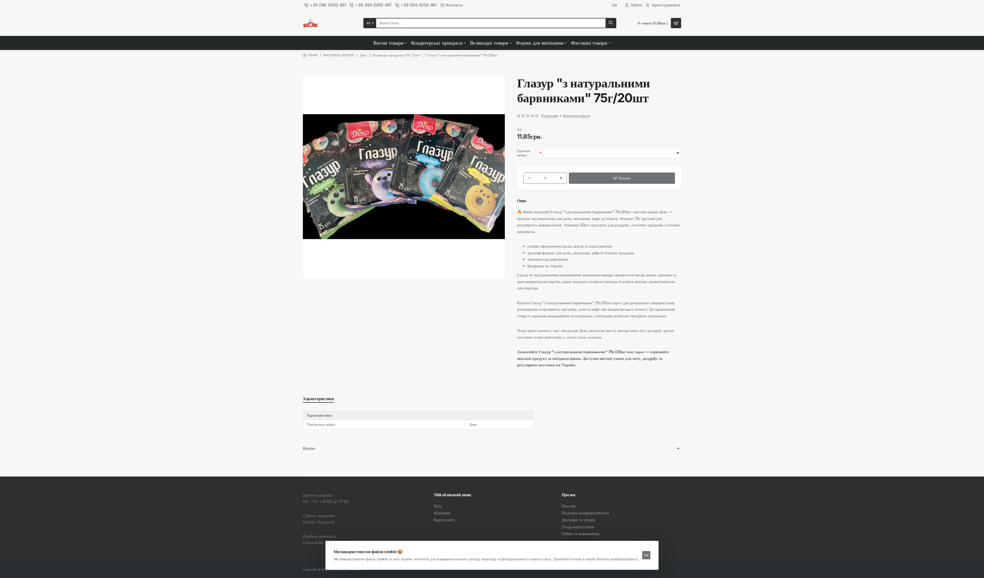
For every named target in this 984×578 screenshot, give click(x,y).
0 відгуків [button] (549, 115)
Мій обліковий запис (452, 494)
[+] (560, 178)
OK (646, 555)
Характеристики (318, 398)
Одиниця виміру (523, 153)
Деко (363, 55)
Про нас (569, 494)
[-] (529, 178)
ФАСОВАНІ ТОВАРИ (338, 55)
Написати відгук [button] (576, 115)
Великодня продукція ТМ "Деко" (397, 55)
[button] (622, 178)
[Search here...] (611, 23)
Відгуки (309, 448)
